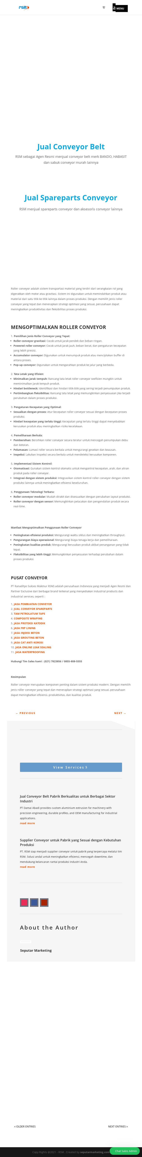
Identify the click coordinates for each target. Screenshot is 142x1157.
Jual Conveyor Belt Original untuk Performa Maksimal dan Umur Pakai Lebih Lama (67, 1096)
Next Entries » (118, 1126)
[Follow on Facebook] (34, 902)
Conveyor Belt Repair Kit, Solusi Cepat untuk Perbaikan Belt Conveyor (69, 1057)
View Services (68, 767)
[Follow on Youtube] (44, 902)
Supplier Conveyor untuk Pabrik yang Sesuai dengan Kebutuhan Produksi (62, 1018)
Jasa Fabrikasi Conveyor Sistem (41, 1007)
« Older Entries (25, 1126)
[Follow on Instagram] (24, 902)
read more (27, 823)
